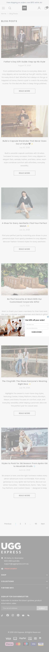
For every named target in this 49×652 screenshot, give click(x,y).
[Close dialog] (48, 316)
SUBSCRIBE (37, 332)
